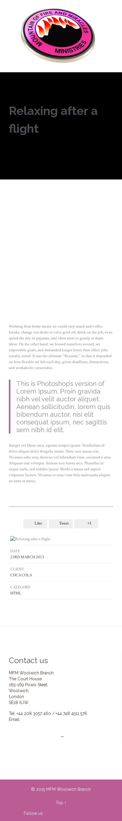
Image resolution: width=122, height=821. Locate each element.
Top (59, 802)
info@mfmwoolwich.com (45, 719)
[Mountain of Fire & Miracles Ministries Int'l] (59, 36)
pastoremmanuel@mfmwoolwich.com (55, 725)
